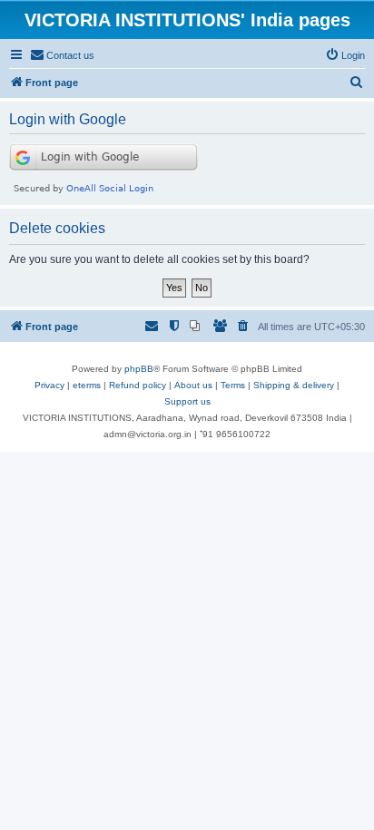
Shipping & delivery (293, 385)
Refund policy (137, 385)
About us (193, 385)
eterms (87, 385)
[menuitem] (62, 55)
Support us (187, 401)
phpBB (138, 369)
